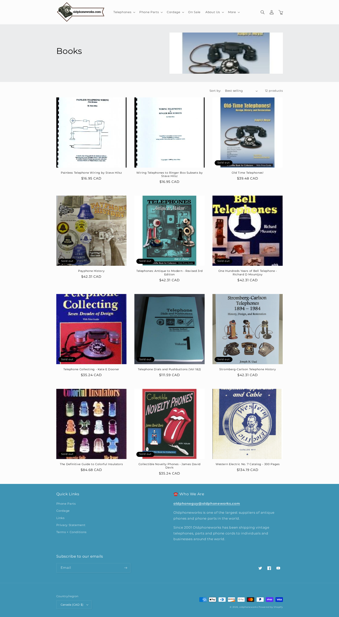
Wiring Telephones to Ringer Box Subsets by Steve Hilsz (169, 174)
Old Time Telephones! (248, 172)
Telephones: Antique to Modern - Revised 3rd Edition (169, 272)
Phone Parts (66, 503)
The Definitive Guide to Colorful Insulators (91, 464)
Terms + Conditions (71, 532)
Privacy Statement (71, 525)
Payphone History (91, 270)
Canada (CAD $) (72, 604)
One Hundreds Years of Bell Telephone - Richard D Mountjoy (247, 272)
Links (60, 518)
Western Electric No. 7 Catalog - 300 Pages (248, 464)
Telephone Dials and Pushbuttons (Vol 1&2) (169, 369)
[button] (124, 12)
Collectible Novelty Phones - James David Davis (169, 466)
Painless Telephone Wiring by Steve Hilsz (91, 172)
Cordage (63, 511)
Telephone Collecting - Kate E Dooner (91, 369)
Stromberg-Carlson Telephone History (247, 369)
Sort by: (215, 91)
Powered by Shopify (271, 607)
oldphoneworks (248, 607)
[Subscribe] (125, 568)
